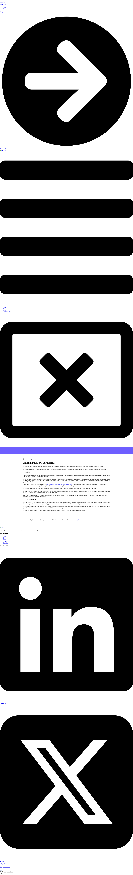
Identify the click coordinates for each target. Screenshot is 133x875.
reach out (73, 519)
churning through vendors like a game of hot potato (59, 484)
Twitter (2, 861)
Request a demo (7, 311)
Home (4, 305)
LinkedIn (3, 703)
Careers (5, 541)
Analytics (5, 543)
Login (2, 12)
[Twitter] (66, 858)
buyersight (2, 2)
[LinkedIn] (66, 700)
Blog (4, 8)
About (4, 7)
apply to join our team (82, 519)
